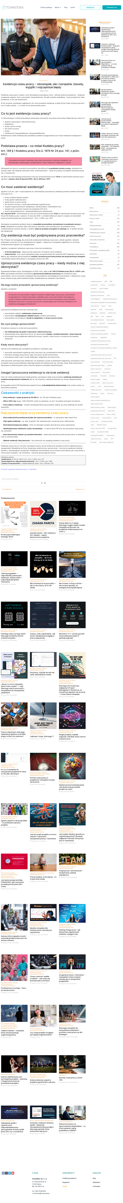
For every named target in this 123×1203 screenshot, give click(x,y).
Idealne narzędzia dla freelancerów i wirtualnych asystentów (41, 930)
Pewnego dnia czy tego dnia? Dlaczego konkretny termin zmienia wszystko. (13, 636)
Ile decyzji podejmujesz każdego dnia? (10, 536)
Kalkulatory (96, 1182)
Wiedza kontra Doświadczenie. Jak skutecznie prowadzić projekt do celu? (71, 787)
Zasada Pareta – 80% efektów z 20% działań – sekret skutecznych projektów (43, 535)
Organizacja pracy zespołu (9, 529)
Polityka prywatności (69, 1178)
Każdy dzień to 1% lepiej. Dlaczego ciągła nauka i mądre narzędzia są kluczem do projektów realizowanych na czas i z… (72, 527)
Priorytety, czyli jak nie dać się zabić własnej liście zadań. (42, 673)
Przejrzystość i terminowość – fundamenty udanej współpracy (71, 873)
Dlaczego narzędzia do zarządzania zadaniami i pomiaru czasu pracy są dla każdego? (70, 1031)
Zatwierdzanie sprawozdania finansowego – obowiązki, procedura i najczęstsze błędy (110, 122)
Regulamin (65, 1182)
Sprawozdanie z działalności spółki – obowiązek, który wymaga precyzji (110, 92)
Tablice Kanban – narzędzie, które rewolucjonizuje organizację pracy (12, 1033)
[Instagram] (6, 1173)
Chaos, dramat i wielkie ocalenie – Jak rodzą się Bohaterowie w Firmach (40, 978)
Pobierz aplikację (46, 7)
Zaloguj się (90, 7)
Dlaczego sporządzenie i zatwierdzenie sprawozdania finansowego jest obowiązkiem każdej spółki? (109, 107)
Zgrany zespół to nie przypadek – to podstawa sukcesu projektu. (14, 823)
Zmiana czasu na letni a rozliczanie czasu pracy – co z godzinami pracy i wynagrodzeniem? (110, 160)
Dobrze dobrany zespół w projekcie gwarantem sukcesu (42, 1081)
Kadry (3, 479)
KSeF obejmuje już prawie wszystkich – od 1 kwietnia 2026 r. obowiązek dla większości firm (110, 147)
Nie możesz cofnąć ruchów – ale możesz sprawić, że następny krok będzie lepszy (71, 585)
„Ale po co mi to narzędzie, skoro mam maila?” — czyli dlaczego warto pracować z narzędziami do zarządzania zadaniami (12, 688)
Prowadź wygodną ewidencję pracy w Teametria (18, 469)
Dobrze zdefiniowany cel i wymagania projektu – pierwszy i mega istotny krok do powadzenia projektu (14, 1080)
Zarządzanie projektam (8, 532)
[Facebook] (3, 1173)
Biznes (3, 1120)
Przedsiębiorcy (15, 479)
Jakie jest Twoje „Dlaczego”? (42, 736)
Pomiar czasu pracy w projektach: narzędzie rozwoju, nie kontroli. (42, 780)
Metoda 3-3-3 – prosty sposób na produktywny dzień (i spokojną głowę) (71, 636)
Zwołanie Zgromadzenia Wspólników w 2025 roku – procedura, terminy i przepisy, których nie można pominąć (110, 78)
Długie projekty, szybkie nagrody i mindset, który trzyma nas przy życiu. (72, 737)
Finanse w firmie (39, 1120)
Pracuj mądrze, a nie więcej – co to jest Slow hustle (43, 878)
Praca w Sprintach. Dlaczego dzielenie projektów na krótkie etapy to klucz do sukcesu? (13, 734)
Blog (65, 7)
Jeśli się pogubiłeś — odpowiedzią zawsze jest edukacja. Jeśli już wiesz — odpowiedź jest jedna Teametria (11, 577)
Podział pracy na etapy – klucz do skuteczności (13, 989)
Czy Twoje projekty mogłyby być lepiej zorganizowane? (41, 1034)
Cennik (72, 7)
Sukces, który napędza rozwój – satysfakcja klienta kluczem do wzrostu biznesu (14, 938)
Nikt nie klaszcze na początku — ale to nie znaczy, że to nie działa (43, 585)
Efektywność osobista (66, 827)
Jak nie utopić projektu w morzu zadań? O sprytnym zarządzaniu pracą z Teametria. (43, 836)
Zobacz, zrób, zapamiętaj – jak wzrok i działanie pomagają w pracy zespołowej (42, 636)
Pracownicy (8, 479)
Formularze (96, 1186)
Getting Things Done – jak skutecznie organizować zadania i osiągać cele (69, 932)
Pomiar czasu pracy (7, 530)
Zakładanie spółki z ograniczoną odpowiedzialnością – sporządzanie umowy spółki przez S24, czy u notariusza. (12, 1127)
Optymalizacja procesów (67, 517)
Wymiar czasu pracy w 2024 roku (70, 1079)
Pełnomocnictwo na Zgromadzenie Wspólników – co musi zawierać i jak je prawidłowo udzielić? (72, 1127)
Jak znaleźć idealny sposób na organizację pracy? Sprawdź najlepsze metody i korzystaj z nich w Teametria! (71, 837)
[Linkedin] (9, 1173)
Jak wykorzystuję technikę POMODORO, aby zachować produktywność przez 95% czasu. (12, 883)
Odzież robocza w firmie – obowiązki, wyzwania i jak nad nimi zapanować (110, 135)
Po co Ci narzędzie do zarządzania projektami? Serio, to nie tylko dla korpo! (13, 772)
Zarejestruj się (112, 7)
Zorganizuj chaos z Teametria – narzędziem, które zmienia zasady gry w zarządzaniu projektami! (72, 978)
